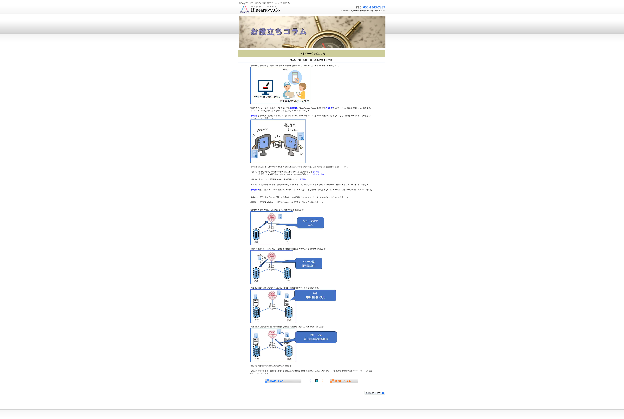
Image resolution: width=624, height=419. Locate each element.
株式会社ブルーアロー (279, 9)
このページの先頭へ (374, 393)
